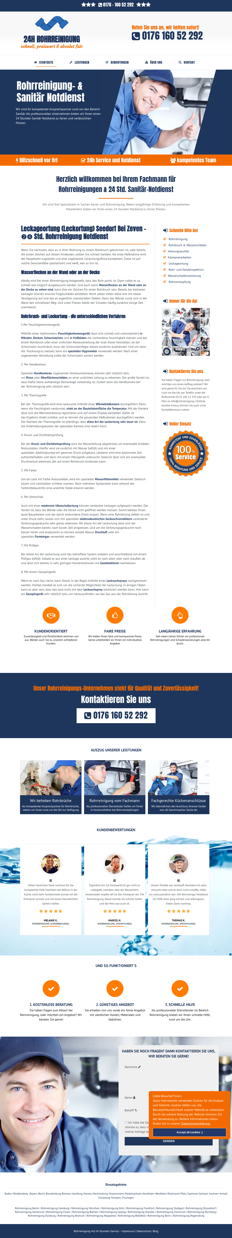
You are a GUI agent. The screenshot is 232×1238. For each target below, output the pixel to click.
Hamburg (77, 1193)
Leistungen (82, 62)
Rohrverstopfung (180, 282)
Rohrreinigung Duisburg (42, 1215)
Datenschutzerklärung (195, 1123)
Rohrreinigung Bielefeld (132, 1215)
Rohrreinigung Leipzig (113, 1212)
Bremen (66, 1193)
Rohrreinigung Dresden (141, 1212)
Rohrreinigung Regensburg (188, 1215)
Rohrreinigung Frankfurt (140, 1208)
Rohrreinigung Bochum (71, 1215)
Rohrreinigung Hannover (171, 1212)
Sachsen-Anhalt (218, 1193)
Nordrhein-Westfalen (154, 1193)
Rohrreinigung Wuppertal (101, 1215)
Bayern (33, 1193)
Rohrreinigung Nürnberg (202, 1212)
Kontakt (189, 62)
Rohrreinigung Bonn (159, 1215)
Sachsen (203, 1193)
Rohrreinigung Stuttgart (170, 1208)
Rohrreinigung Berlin (27, 1208)
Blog (155, 1231)
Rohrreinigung (178, 239)
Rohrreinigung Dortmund (29, 1212)
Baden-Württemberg (17, 1193)
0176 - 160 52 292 (118, 4)
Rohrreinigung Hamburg (55, 1208)
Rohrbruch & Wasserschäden (188, 245)
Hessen (87, 1193)
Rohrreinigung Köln (113, 1208)
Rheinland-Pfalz (176, 1193)
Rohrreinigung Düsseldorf (201, 1208)
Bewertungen (120, 62)
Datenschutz (144, 1231)
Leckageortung (178, 263)
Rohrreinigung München (85, 1208)
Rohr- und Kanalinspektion (186, 270)
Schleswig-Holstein (109, 1197)
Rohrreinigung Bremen (85, 1212)
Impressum (128, 1231)
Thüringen (128, 1197)
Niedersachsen (133, 1193)
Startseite (46, 62)
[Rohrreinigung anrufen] (116, 1235)
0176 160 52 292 (171, 36)
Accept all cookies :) (190, 1132)
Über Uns (156, 62)
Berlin (41, 1193)
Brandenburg (53, 1193)
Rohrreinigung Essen (58, 1212)
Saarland (192, 1193)
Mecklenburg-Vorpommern (108, 1193)
